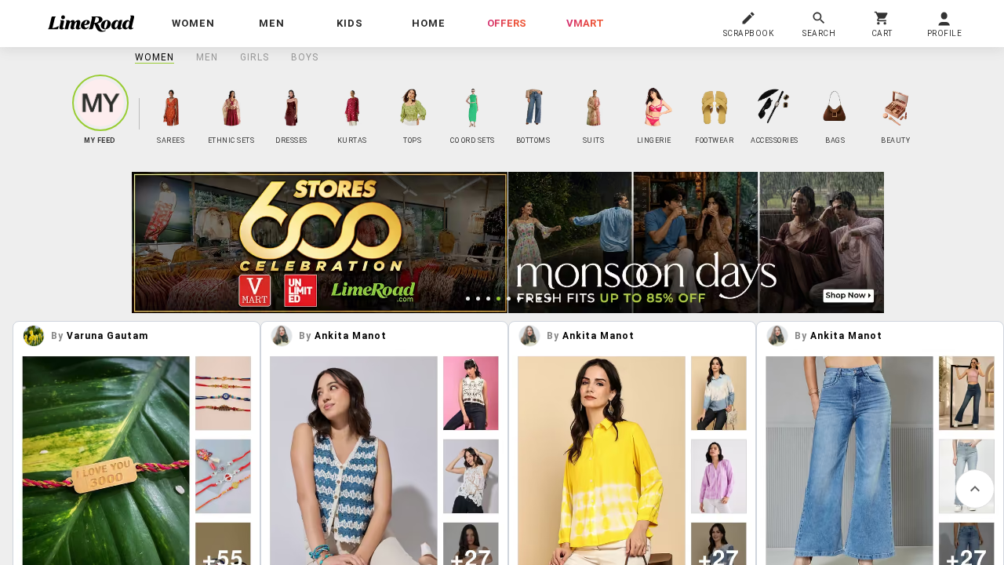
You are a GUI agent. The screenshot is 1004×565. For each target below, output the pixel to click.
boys (304, 57)
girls (254, 57)
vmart (585, 23)
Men (207, 57)
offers (506, 23)
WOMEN (154, 57)
